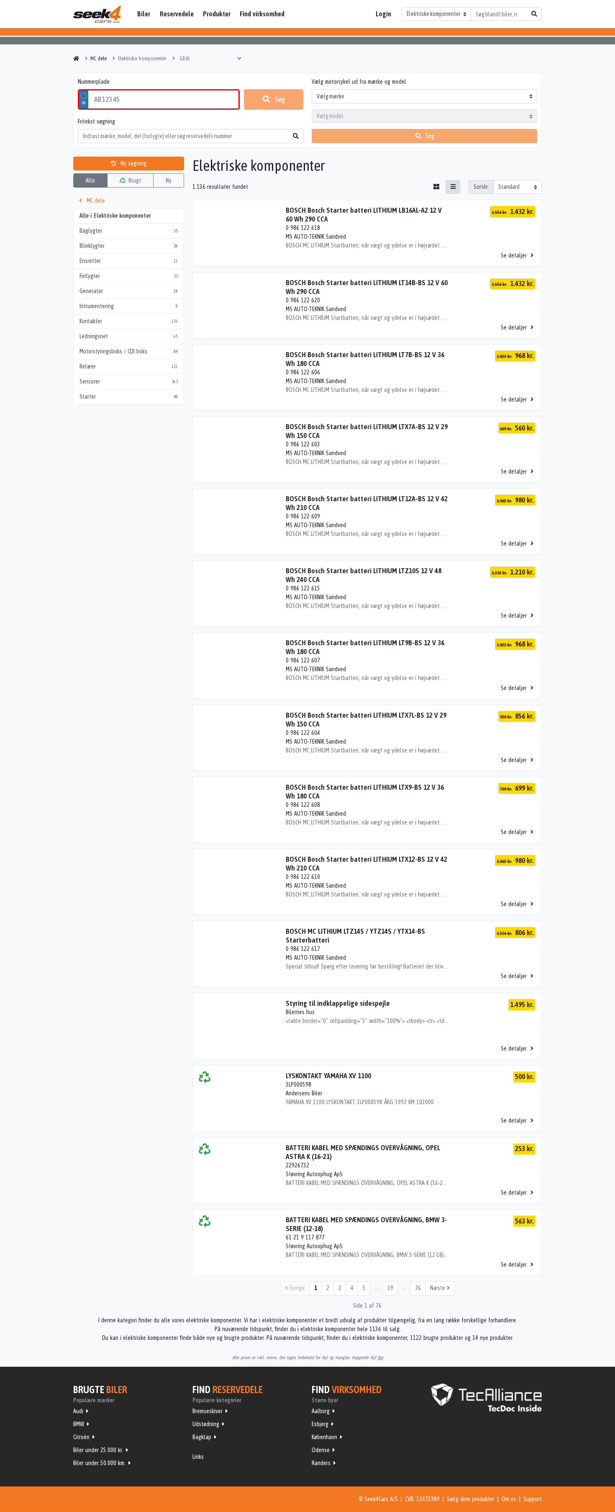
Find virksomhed (262, 14)
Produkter (217, 14)
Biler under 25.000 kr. (98, 1450)
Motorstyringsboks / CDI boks (128, 351)
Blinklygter (128, 245)
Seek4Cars (97, 14)
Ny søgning (132, 163)
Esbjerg (320, 1424)
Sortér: (481, 186)
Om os (509, 1499)
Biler (143, 14)
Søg (279, 99)
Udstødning (205, 1424)
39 (390, 1288)
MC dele (95, 200)
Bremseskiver (207, 1411)
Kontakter (128, 321)
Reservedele (177, 14)
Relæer (128, 366)
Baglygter (128, 230)
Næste (438, 1288)
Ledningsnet (128, 336)
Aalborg (321, 1411)
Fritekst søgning (96, 121)
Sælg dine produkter (471, 1499)
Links (198, 1456)
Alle (90, 180)
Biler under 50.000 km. (99, 1463)
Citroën (81, 1437)
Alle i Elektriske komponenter (115, 215)
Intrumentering (128, 306)
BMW (78, 1424)
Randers (321, 1463)
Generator (128, 291)
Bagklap (201, 1437)
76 (418, 1288)
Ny (169, 180)
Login (383, 14)
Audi (78, 1411)
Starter (128, 396)
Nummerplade (94, 81)
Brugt (134, 180)
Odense (321, 1450)
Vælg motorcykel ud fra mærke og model (359, 81)
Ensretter (128, 261)
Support (532, 1499)
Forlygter (128, 276)
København (324, 1437)
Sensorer (128, 381)
